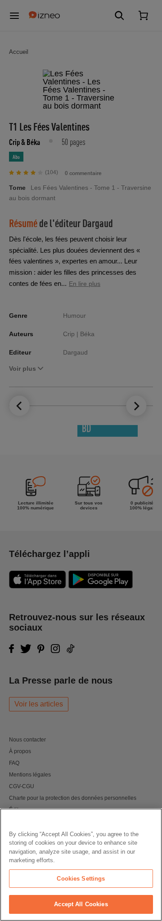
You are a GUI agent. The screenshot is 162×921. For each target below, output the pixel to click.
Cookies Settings (81, 878)
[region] (81, 864)
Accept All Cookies (81, 904)
